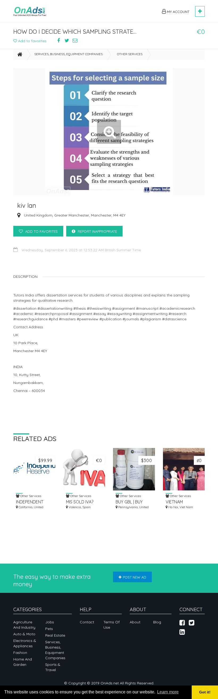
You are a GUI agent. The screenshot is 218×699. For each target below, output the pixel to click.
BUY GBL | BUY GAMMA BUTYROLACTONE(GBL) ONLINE (134, 502)
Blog (157, 622)
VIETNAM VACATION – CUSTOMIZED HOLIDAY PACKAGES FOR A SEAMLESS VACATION (183, 502)
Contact (87, 622)
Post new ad (134, 577)
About (135, 622)
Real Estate (55, 635)
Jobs (49, 622)
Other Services (129, 54)
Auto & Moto (24, 634)
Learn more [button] (168, 692)
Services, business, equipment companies (68, 54)
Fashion (20, 652)
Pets (49, 628)
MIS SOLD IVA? (79, 501)
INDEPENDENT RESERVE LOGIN (31, 502)
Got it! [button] (205, 692)
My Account (177, 12)
